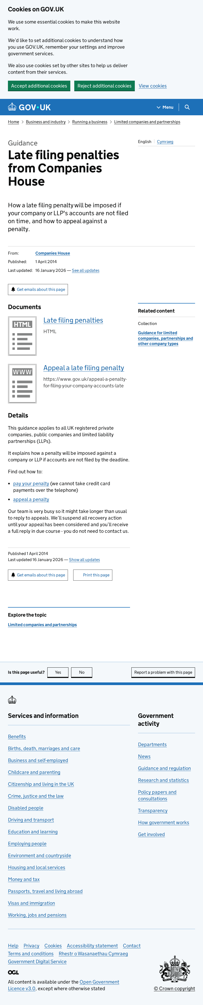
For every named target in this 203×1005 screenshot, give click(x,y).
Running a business (89, 121)
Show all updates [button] (84, 559)
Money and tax (24, 879)
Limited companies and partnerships (147, 121)
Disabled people (25, 808)
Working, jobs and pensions (37, 915)
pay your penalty (31, 483)
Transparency (153, 810)
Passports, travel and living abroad (45, 891)
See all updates (85, 270)
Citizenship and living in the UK (41, 784)
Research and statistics (163, 780)
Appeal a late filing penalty (83, 367)
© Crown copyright (174, 988)
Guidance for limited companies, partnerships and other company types (165, 338)
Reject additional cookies (104, 86)
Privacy (31, 946)
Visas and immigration (31, 903)
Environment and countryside (39, 855)
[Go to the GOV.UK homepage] (29, 107)
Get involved (151, 834)
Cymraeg (165, 141)
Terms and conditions (31, 954)
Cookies (53, 946)
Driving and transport (31, 820)
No (85, 672)
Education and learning (33, 832)
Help (13, 946)
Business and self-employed (38, 760)
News (144, 756)
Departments (152, 744)
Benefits (17, 736)
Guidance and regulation (164, 768)
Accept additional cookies (39, 86)
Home (13, 121)
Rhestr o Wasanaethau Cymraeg (93, 954)
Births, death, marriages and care (44, 748)
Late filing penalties (73, 320)
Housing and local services (36, 867)
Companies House (52, 253)
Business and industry (46, 121)
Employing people (27, 844)
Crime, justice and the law (36, 796)
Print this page (96, 574)
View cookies (153, 85)
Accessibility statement (92, 946)
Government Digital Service (37, 961)
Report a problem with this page (163, 672)
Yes (61, 672)
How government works (163, 822)
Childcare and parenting (34, 772)
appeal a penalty (31, 499)
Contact (132, 946)
